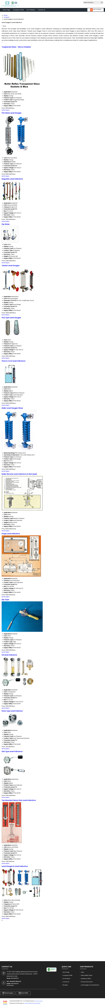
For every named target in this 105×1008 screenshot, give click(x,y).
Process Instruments (87, 982)
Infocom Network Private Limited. (32, 1003)
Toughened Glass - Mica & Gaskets (16, 47)
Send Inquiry (5, 110)
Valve (82, 972)
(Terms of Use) (38, 1001)
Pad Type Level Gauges (11, 317)
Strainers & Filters (86, 978)
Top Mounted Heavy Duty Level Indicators (19, 800)
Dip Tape (5, 599)
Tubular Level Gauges (10, 265)
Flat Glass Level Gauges (11, 113)
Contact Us (41, 10)
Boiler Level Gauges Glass (12, 408)
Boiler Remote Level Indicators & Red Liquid (19, 474)
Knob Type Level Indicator (12, 711)
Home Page (6, 10)
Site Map (65, 985)
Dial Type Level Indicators (12, 751)
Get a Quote (97, 9)
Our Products (30, 10)
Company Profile (18, 10)
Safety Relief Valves (86, 975)
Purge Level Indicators (11, 533)
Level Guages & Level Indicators (90, 985)
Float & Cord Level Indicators (13, 361)
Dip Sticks (6, 224)
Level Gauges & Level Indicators (15, 866)
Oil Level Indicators (9, 655)
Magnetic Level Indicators (12, 179)
